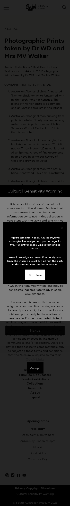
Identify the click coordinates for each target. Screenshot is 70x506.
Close (38, 274)
